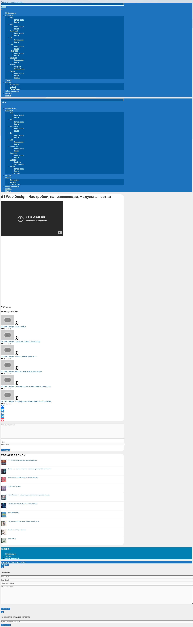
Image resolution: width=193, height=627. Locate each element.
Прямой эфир (15, 89)
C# (11, 38)
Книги (16, 22)
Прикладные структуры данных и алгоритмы (22, 504)
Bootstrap (13, 58)
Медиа (8, 82)
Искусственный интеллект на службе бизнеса (23, 477)
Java (11, 24)
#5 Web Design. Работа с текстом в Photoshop (21, 371)
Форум (8, 80)
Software (13, 64)
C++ (11, 44)
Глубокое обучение (14, 486)
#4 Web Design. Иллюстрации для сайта (18, 356)
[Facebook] (62, 406)
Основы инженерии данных (17, 530)
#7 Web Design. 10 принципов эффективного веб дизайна (26, 401)
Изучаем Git (12, 538)
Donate (8, 93)
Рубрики (9, 15)
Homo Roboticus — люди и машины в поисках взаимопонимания (29, 495)
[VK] (62, 413)
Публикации (10, 13)
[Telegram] (62, 416)
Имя (3, 442)
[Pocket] (62, 419)
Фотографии (14, 84)
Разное (12, 71)
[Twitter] (62, 409)
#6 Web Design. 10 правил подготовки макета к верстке (25, 386)
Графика (17, 67)
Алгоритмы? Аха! (13, 512)
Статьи (17, 78)
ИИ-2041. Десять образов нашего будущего (22, 460)
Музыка (13, 87)
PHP (11, 17)
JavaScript (14, 31)
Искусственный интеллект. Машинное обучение (23, 521)
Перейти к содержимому (12, 2)
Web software (19, 69)
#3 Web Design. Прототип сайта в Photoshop (20, 341)
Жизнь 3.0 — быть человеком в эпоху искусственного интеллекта (29, 469)
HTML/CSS (14, 51)
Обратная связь (12, 91)
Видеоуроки (19, 20)
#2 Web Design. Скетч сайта (13, 326)
